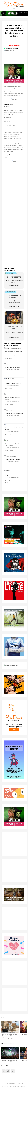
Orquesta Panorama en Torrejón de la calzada (10, 1061)
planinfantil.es (14, 4)
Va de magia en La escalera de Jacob (14, 413)
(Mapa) (11, 114)
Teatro (6, 157)
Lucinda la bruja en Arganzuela (12, 459)
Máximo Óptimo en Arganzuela (12, 367)
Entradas (15, 286)
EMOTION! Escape (14, 277)
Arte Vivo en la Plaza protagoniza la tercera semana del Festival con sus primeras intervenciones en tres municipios (10, 1036)
